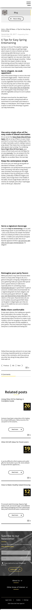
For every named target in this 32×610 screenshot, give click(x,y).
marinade (9, 153)
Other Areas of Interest (16, 587)
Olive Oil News (10, 29)
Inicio (3, 29)
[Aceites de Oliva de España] (9, 4)
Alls (13, 365)
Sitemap (26, 600)
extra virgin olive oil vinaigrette (19, 88)
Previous (6, 365)
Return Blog (17, 19)
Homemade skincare (8, 288)
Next (18, 365)
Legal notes (8, 600)
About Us (16, 581)
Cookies (18, 600)
